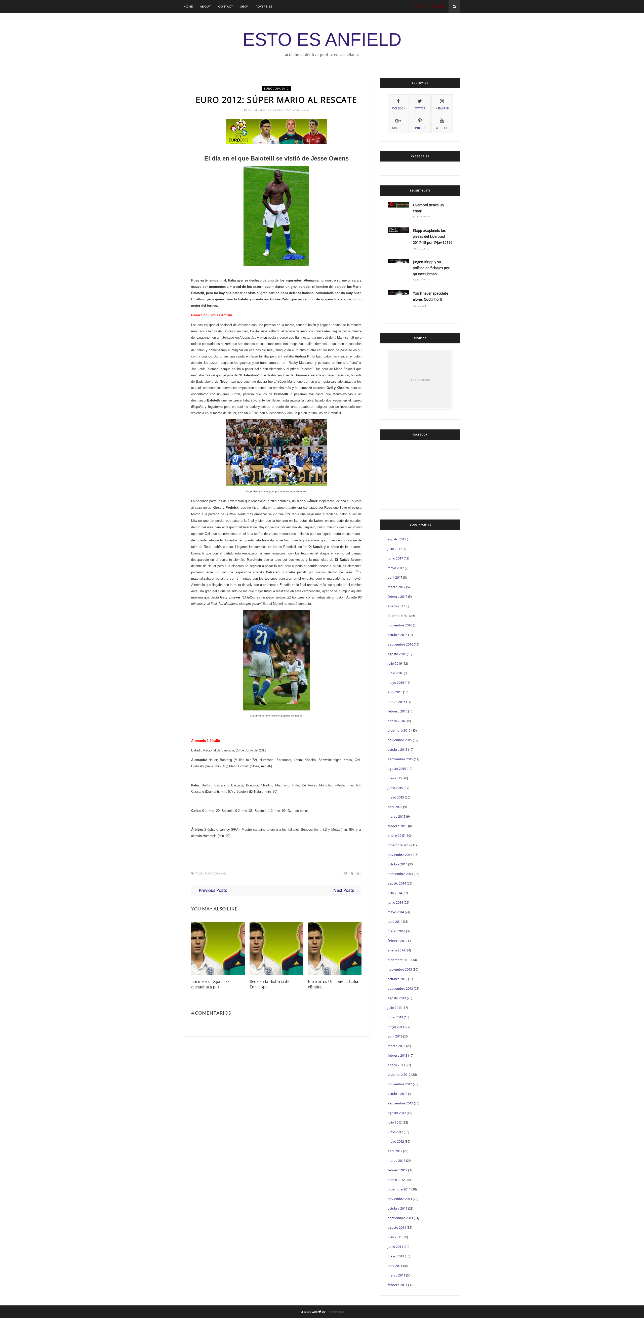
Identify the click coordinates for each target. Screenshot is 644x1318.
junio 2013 (395, 1017)
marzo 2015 (396, 816)
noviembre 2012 (400, 1084)
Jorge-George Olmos (266, 109)
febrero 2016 (397, 711)
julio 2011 (395, 1237)
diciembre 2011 (399, 1189)
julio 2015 (395, 778)
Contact (225, 6)
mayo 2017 (396, 568)
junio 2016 (395, 673)
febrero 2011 (397, 1285)
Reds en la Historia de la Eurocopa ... (272, 984)
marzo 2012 (396, 1160)
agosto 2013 (397, 998)
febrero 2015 (397, 826)
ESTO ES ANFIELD (322, 39)
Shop (244, 6)
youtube (442, 128)
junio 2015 (395, 787)
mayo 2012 (396, 1141)
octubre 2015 (397, 749)
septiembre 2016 (400, 644)
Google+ (398, 128)
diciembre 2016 (399, 615)
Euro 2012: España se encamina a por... (210, 984)
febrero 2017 (397, 596)
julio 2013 (395, 1007)
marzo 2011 (396, 1275)
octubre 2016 (397, 634)
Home (188, 6)
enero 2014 (396, 950)
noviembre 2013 (400, 969)
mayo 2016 (396, 682)
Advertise (264, 6)
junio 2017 (395, 558)
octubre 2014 (397, 864)
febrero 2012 (397, 1170)
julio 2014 (395, 893)
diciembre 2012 (399, 1074)
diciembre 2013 (399, 959)
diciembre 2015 (399, 730)
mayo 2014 (396, 912)
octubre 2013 (397, 979)
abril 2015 (395, 807)
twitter (420, 108)
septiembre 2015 (400, 759)
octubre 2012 (397, 1093)
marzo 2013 (396, 1046)
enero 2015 (396, 835)
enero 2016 (396, 720)
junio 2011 (395, 1246)
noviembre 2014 (400, 854)
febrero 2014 (397, 940)
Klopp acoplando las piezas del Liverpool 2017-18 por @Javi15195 (433, 236)
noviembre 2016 (400, 625)
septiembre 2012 (400, 1103)
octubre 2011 (397, 1208)
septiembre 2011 (400, 1218)
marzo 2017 (396, 587)
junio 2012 (395, 1132)
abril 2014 (395, 921)
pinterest (420, 128)
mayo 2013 (396, 1026)
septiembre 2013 (400, 988)
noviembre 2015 (400, 740)
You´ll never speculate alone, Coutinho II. (430, 296)
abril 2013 (395, 1036)
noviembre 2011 (400, 1198)
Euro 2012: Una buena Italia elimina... (333, 984)
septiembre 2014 (400, 873)
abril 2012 (395, 1151)
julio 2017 (395, 548)
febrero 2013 (397, 1055)
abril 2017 (395, 577)
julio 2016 (395, 663)
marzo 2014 (396, 931)
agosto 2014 (397, 883)
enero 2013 (396, 1065)
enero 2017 (396, 606)
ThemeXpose (335, 1311)
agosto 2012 (397, 1112)
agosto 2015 (397, 768)
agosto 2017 (397, 539)
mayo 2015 (396, 797)
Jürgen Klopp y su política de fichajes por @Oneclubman (431, 267)
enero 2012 (396, 1179)
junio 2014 (395, 902)
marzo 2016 (396, 701)
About (205, 6)
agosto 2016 (397, 654)
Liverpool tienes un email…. (428, 208)
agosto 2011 (397, 1227)
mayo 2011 (396, 1256)
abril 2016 (395, 692)
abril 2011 (395, 1265)
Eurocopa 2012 (276, 88)
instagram (442, 108)
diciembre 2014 (399, 845)
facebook (398, 108)
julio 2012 (395, 1122)
